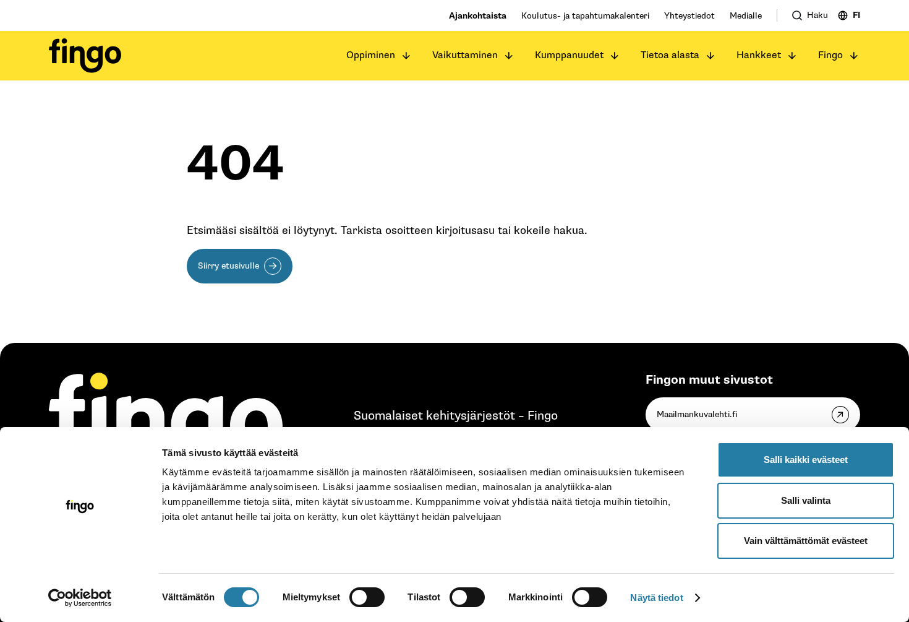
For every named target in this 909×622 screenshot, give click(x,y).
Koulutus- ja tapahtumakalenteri (585, 16)
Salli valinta (805, 500)
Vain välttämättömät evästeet (806, 540)
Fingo (830, 55)
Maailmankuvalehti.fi (697, 414)
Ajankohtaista (477, 16)
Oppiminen (370, 55)
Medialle (746, 16)
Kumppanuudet (569, 55)
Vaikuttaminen (465, 55)
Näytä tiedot (656, 597)
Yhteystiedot (689, 16)
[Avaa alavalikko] (406, 56)
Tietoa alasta (670, 55)
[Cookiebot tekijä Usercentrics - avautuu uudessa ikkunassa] (80, 598)
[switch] (367, 597)
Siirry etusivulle (228, 266)
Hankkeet (758, 55)
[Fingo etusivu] (85, 55)
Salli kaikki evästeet (806, 459)
